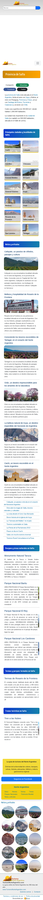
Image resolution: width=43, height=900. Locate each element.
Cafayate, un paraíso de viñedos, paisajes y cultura (19, 253)
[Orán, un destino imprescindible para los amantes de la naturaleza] (28, 417)
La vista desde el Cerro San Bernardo (20, 514)
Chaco (29, 100)
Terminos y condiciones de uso (13, 896)
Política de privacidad (33, 896)
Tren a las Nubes (12, 718)
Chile (25, 105)
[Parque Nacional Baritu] (12, 604)
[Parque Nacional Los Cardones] (36, 660)
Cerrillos (8, 164)
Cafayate (26, 150)
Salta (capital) (28, 219)
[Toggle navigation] (38, 63)
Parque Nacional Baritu (15, 583)
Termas (23, 792)
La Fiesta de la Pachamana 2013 (18, 528)
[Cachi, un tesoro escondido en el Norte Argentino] (34, 497)
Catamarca (9, 105)
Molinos (8, 205)
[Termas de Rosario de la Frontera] (7, 699)
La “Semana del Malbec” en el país (19, 521)
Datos (6, 792)
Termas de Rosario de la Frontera (20, 678)
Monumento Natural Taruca (17, 555)
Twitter (23, 89)
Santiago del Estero (15, 102)
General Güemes (11, 192)
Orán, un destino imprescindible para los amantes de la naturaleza (20, 384)
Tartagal (26, 233)
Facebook (10, 89)
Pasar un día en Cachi (15, 531)
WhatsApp (23, 85)
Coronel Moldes (11, 178)
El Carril (26, 178)
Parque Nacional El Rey (16, 611)
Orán (25, 205)
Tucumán (26, 102)
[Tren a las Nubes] (11, 739)
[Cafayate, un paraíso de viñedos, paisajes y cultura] (14, 288)
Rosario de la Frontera (10, 218)
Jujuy (27, 97)
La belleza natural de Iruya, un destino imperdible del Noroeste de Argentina (21, 424)
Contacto (37, 892)
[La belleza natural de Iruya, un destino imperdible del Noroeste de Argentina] (36, 457)
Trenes (31, 792)
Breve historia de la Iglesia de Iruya (19, 517)
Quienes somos (25, 892)
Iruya (25, 192)
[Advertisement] (21, 37)
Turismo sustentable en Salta (17, 524)
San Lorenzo (10, 233)
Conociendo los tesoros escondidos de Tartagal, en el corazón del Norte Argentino (21, 340)
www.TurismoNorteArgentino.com (14, 889)
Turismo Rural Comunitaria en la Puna (20, 538)
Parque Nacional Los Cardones (19, 638)
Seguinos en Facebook (23, 779)
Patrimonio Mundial (27, 794)
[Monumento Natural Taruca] (26, 577)
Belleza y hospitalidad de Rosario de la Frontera (21, 295)
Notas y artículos (10, 797)
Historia (14, 792)
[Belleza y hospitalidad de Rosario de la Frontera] (23, 331)
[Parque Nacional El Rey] (14, 632)
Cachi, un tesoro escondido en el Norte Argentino (18, 464)
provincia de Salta (13, 95)
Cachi (7, 150)
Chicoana (27, 164)
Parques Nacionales (11, 794)
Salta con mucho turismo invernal (19, 535)
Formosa (22, 100)
